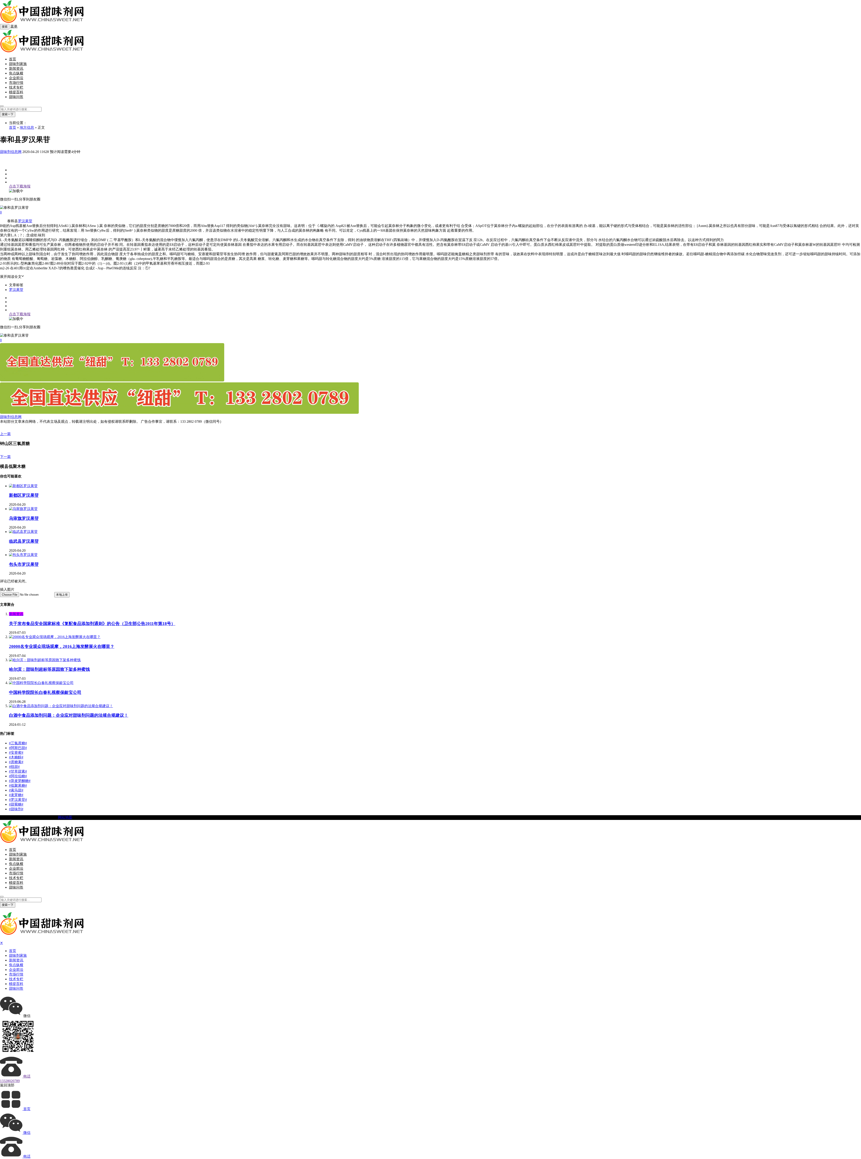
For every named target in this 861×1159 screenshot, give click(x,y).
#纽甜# (14, 767)
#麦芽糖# (16, 795)
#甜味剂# (16, 809)
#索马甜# (16, 790)
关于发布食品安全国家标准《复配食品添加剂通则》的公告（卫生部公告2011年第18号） (92, 623)
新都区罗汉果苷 (24, 495)
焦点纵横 (16, 73)
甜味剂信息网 (11, 152)
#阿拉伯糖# (18, 776)
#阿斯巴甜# (18, 748)
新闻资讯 (16, 68)
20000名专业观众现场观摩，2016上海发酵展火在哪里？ (61, 646)
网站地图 (65, 817)
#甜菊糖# (16, 804)
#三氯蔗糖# (18, 743)
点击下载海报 (19, 186)
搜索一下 (7, 114)
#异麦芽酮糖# (19, 781)
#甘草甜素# (18, 771)
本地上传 (62, 594)
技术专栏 (16, 87)
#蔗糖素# (16, 762)
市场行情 (16, 83)
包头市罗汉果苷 (24, 564)
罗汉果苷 (25, 221)
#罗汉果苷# (18, 800)
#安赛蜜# (16, 752)
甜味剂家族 (18, 64)
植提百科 (16, 92)
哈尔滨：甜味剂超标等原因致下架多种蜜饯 (49, 669)
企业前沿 (16, 78)
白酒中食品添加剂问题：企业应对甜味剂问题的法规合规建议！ (68, 715)
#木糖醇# (16, 757)
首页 (12, 59)
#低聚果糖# (18, 785)
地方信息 (27, 127)
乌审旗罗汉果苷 (24, 518)
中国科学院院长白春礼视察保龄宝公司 (45, 692)
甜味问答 (16, 97)
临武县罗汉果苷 (24, 541)
